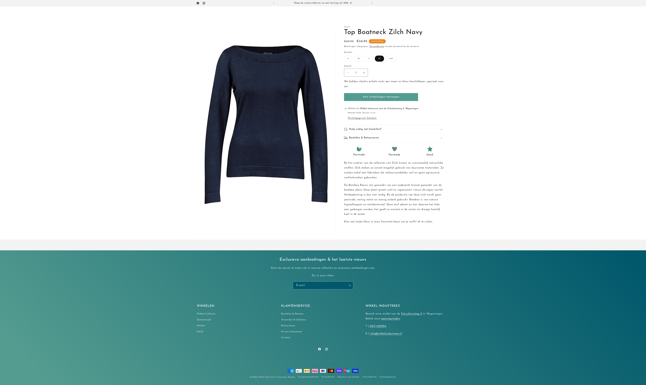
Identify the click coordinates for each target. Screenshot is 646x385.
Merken (201, 326)
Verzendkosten (376, 46)
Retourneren (288, 326)
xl (379, 58)
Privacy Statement (291, 331)
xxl (392, 59)
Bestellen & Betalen (292, 314)
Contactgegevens (388, 377)
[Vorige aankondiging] (273, 3)
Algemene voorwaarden (348, 377)
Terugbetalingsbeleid (308, 377)
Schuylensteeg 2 (411, 313)
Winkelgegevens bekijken (362, 118)
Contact (285, 337)
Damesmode (204, 320)
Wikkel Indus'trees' (267, 377)
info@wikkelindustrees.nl (386, 333)
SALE (200, 331)
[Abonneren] (349, 285)
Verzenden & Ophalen (293, 320)
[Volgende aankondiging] (372, 3)
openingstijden (390, 318)
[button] (222, 13)
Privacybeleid (327, 377)
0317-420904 (378, 326)
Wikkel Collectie (206, 314)
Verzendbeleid (369, 377)
